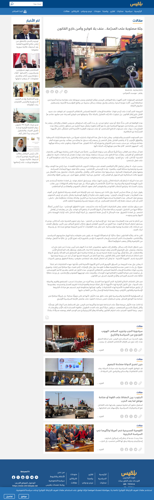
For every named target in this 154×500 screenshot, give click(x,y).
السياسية (102, 478)
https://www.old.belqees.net (25, 485)
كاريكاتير (75, 11)
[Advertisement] (21, 186)
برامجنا (105, 11)
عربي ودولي (86, 11)
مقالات (67, 11)
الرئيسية (138, 11)
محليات (120, 11)
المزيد (101, 350)
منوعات (97, 11)
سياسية (128, 11)
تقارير (112, 11)
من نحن (61, 472)
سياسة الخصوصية (57, 480)
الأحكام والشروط (57, 476)
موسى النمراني (130, 93)
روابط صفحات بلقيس (55, 485)
